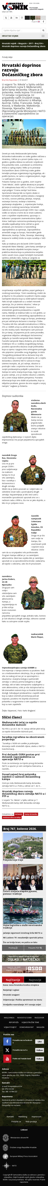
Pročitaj (12, 948)
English (35, 22)
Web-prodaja (31, 1121)
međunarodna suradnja (12, 817)
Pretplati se (16, 1121)
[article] (24, 847)
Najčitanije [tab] (13, 980)
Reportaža (13, 80)
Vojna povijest (10, 1027)
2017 (31, 43)
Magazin (22, 43)
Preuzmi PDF (34, 948)
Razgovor (39, 1017)
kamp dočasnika (31, 814)
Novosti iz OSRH (24, 1017)
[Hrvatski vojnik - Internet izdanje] (24, 7)
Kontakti (10, 1116)
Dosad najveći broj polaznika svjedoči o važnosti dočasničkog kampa (21, 776)
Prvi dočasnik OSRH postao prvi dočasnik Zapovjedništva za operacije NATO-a (21, 756)
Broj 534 (38, 43)
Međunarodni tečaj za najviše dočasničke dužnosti (19, 723)
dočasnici (18, 814)
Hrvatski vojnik (10, 36)
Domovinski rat (27, 1027)
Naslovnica (9, 1017)
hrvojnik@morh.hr (15, 1086)
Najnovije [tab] (35, 980)
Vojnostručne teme (30, 1022)
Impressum (36, 1116)
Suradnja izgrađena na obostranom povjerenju (23, 738)
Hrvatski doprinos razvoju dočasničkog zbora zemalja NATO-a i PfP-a (24, 793)
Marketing (22, 1116)
